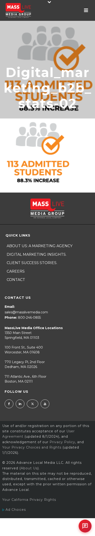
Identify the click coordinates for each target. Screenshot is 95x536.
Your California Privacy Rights (29, 500)
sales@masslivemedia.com (26, 312)
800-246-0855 (29, 317)
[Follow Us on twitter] (32, 403)
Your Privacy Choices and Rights (31, 447)
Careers (16, 271)
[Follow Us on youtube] (45, 403)
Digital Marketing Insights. (36, 254)
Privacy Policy (62, 442)
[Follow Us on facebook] (9, 403)
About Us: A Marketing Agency (39, 246)
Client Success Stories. (32, 263)
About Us (29, 468)
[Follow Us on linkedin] (20, 403)
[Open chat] (85, 526)
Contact (16, 279)
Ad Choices (15, 510)
